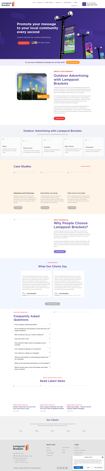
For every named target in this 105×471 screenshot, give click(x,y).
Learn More (16, 411)
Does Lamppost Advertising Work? (26, 324)
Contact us (74, 5)
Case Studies (67, 2)
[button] (102, 457)
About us (40, 2)
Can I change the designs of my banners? (28, 349)
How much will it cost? (22, 339)
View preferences (98, 467)
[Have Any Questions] (84, 4)
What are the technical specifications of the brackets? (32, 363)
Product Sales (49, 2)
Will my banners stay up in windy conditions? (29, 335)
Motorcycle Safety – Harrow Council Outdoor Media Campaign (79, 407)
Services (58, 2)
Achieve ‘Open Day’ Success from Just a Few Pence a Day (24, 407)
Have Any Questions (91, 3)
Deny (88, 467)
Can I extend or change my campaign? (27, 353)
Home (34, 2)
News (75, 2)
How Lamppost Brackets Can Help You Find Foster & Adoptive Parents (52, 407)
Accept (78, 467)
